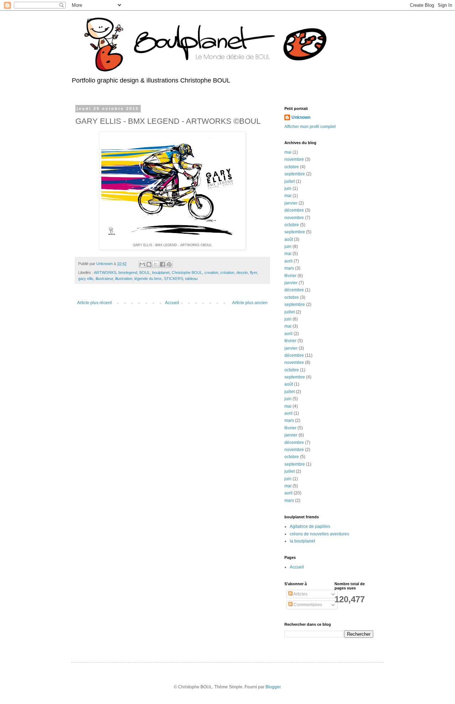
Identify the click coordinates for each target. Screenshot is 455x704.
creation (211, 272)
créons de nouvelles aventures (319, 533)
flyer (253, 272)
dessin (242, 272)
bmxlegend (127, 272)
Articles (300, 594)
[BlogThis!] (148, 264)
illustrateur (104, 278)
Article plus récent (94, 302)
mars (289, 268)
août (288, 239)
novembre (294, 159)
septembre (294, 173)
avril (288, 261)
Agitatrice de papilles (310, 526)
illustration (123, 278)
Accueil (172, 302)
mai (287, 152)
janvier (291, 203)
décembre (294, 210)
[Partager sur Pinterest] (169, 264)
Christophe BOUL (187, 272)
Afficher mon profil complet (310, 126)
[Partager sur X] (155, 264)
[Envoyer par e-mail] (142, 264)
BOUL (144, 272)
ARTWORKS (105, 272)
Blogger (273, 686)
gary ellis (85, 278)
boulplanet (161, 272)
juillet (289, 181)
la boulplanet (302, 541)
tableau (191, 278)
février (290, 275)
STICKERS (173, 278)
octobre (291, 166)
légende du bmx (148, 278)
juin (287, 188)
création (227, 272)
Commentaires (307, 604)
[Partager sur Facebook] (162, 264)
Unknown (300, 117)
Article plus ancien (250, 302)
